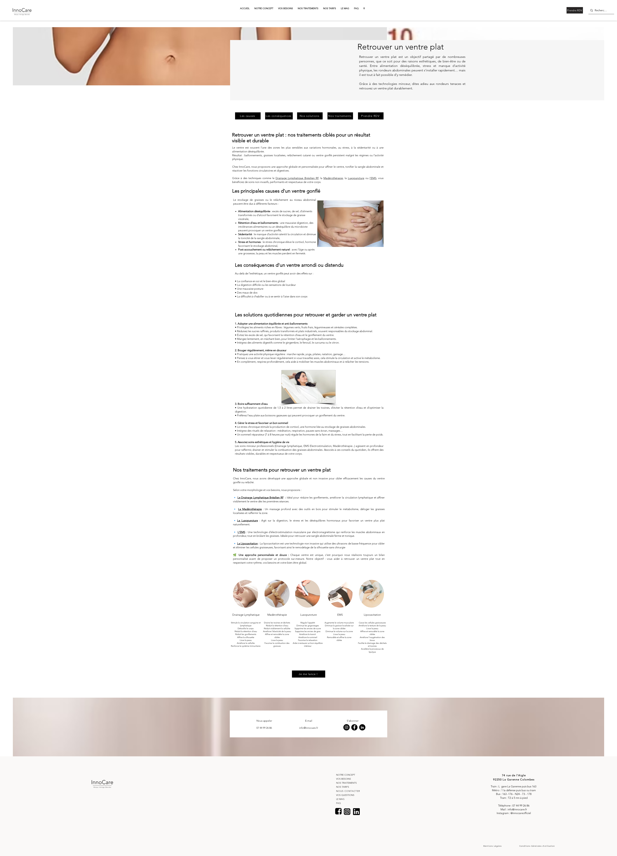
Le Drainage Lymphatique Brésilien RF (260, 497)
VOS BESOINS (343, 778)
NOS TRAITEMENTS (346, 782)
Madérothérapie (333, 178)
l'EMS (373, 178)
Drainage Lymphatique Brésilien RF (297, 178)
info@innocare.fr (517, 809)
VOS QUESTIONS (345, 795)
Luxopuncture (356, 178)
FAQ (338, 803)
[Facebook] (354, 727)
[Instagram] (346, 727)
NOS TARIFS (342, 786)
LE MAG (340, 799)
